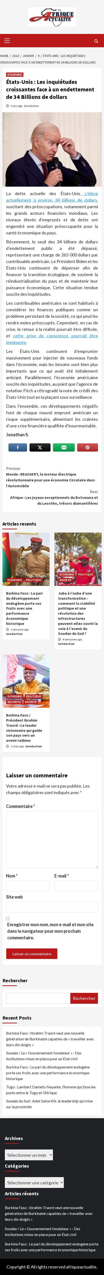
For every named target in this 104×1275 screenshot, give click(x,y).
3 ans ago (17, 106)
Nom (12, 875)
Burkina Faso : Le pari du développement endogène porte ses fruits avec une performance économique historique (24, 608)
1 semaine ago (20, 629)
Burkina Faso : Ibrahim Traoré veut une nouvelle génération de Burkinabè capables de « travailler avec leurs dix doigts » (50, 1039)
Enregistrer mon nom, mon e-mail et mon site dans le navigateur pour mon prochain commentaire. (50, 931)
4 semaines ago (72, 639)
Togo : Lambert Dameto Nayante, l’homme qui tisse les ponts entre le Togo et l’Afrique (51, 1089)
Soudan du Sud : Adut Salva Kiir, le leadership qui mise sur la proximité (49, 1104)
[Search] (96, 41)
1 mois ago (17, 746)
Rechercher (15, 980)
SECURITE (14, 702)
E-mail (61, 875)
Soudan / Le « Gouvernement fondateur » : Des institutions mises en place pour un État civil (44, 1056)
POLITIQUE (33, 580)
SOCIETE (65, 580)
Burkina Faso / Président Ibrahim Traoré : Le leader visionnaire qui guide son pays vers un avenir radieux (24, 728)
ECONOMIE (14, 74)
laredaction (31, 106)
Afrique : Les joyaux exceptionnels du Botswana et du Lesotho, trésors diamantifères (54, 497)
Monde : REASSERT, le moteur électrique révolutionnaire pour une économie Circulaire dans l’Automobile (50, 477)
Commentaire (20, 806)
